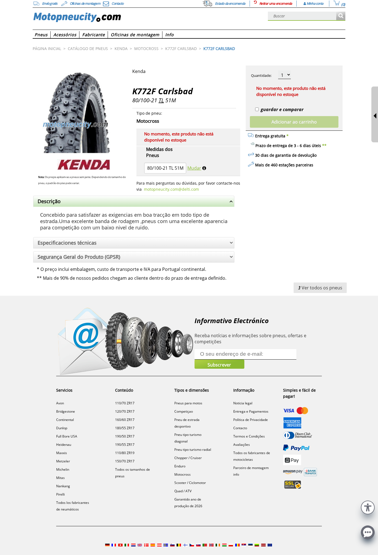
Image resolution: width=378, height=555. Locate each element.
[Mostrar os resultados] (340, 16)
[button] (368, 507)
